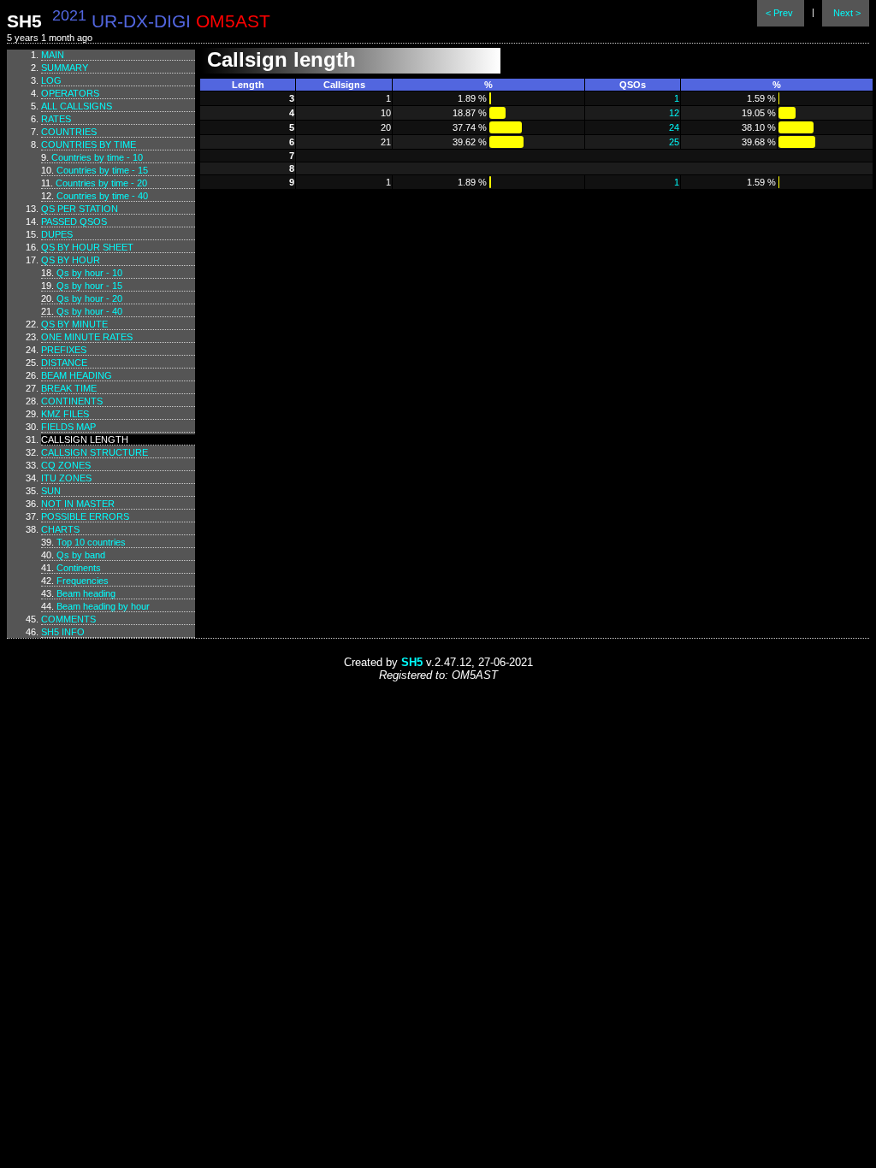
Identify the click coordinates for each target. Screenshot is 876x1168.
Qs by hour (70, 260)
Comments (68, 619)
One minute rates (87, 337)
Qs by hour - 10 (89, 273)
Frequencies (82, 580)
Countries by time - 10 (97, 157)
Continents (72, 401)
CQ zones (66, 465)
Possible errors (85, 516)
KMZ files (65, 414)
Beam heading (76, 375)
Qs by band (80, 555)
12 (674, 113)
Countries (69, 132)
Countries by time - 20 (101, 183)
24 (674, 127)
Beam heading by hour (103, 606)
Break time (69, 388)
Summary (64, 67)
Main (52, 55)
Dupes (57, 234)
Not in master (78, 503)
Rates (56, 119)
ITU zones (66, 478)
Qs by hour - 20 (89, 298)
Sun (51, 491)
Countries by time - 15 (102, 170)
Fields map (68, 427)
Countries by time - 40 (102, 196)
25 (674, 142)
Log (51, 80)
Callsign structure (94, 452)
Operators (70, 93)
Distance (64, 362)
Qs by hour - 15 (89, 285)
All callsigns (76, 106)
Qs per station (79, 209)
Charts (60, 529)
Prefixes (63, 350)
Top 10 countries (91, 542)
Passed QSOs (74, 221)
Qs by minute (74, 324)
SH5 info (63, 632)
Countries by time (88, 144)
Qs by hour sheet (87, 247)
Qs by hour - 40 (89, 311)
